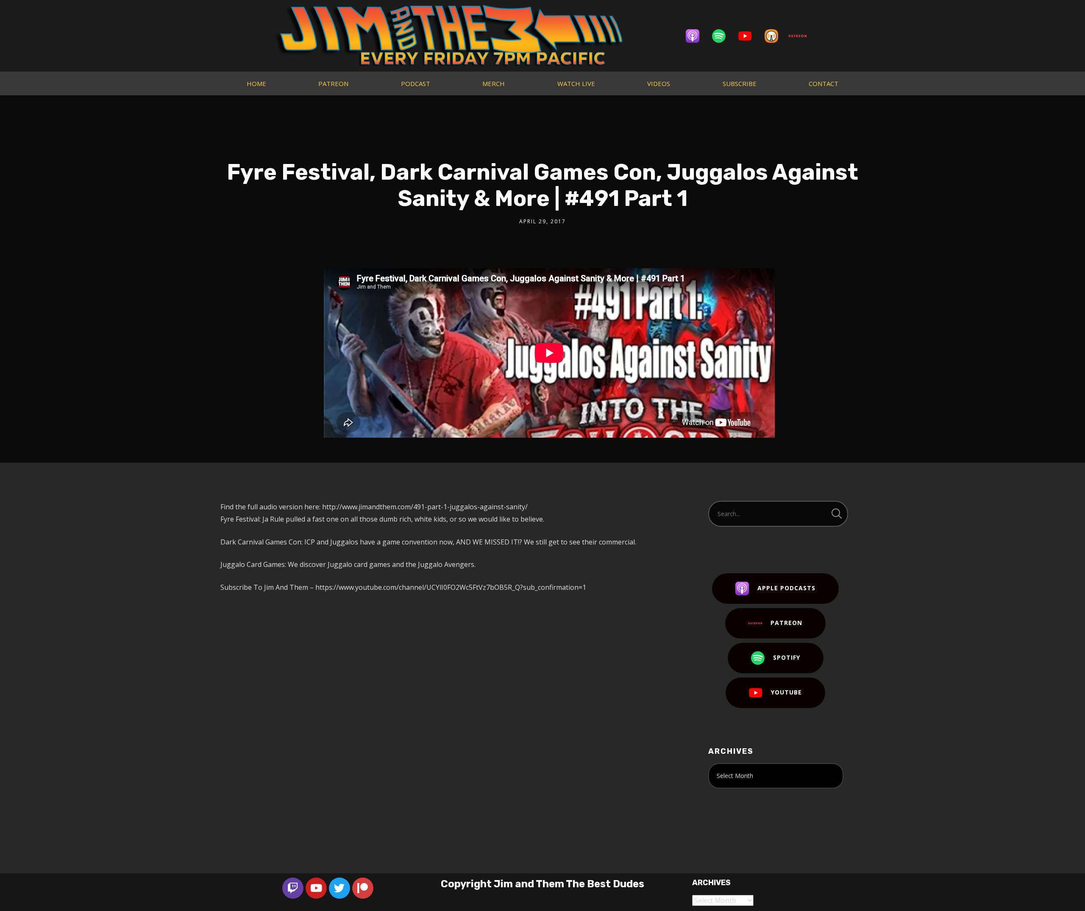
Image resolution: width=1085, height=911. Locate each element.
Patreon (786, 623)
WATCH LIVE (576, 83)
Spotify (786, 657)
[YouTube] (749, 36)
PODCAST (415, 83)
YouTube (786, 692)
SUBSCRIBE (740, 83)
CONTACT (823, 83)
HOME (256, 83)
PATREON (333, 83)
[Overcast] (775, 36)
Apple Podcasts (786, 588)
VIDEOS (658, 83)
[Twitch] (292, 888)
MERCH (493, 83)
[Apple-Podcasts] (697, 36)
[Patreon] (802, 36)
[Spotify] (723, 36)
